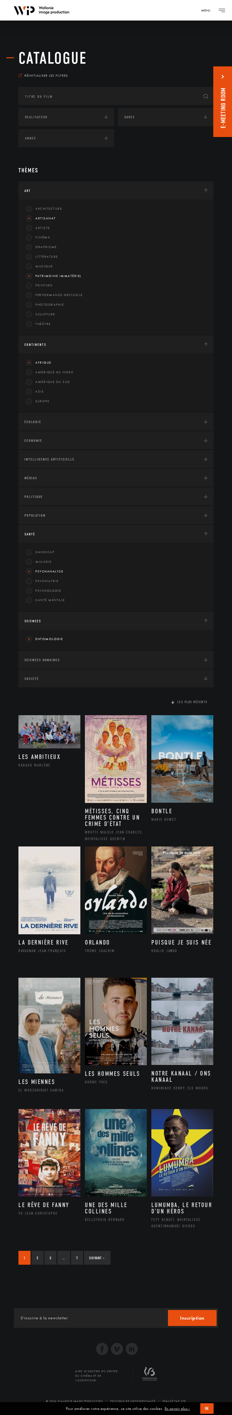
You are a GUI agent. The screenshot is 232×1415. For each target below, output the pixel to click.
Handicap (44, 552)
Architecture (48, 208)
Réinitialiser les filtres (46, 75)
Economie (33, 440)
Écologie (32, 422)
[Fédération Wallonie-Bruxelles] (149, 1376)
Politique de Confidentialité (132, 1401)
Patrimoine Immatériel (58, 276)
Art (27, 191)
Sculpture (45, 314)
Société (31, 679)
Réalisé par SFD (174, 1401)
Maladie (43, 561)
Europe (42, 401)
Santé (29, 534)
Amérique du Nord (54, 372)
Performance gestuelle (59, 295)
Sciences (32, 621)
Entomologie (49, 639)
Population (35, 515)
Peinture (43, 285)
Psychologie (48, 590)
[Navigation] (221, 10)
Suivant (97, 1258)
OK (207, 1408)
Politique (33, 497)
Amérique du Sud (52, 382)
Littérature (46, 256)
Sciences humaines (42, 660)
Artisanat (45, 218)
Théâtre (43, 324)
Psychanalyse (49, 571)
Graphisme (46, 247)
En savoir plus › (177, 1409)
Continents (35, 345)
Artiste (42, 228)
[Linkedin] (132, 1349)
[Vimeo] (117, 1349)
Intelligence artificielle (49, 459)
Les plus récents (192, 702)
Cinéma (42, 237)
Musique (44, 266)
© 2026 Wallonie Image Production (74, 1401)
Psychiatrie (47, 581)
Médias (30, 478)
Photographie (49, 304)
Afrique (43, 362)
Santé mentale (50, 600)
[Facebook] (102, 1349)
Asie (39, 391)
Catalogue (52, 58)
